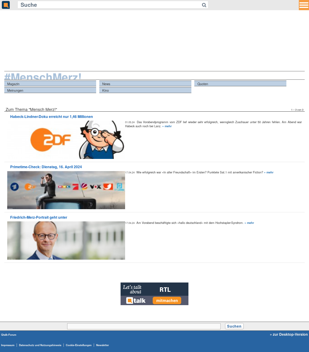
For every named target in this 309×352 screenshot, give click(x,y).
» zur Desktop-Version (289, 334)
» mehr (167, 126)
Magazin (13, 83)
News (106, 83)
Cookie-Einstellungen (79, 345)
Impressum (7, 345)
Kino (105, 90)
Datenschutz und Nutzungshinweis (40, 345)
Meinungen (15, 90)
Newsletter (102, 345)
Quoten (202, 83)
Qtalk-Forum (8, 334)
